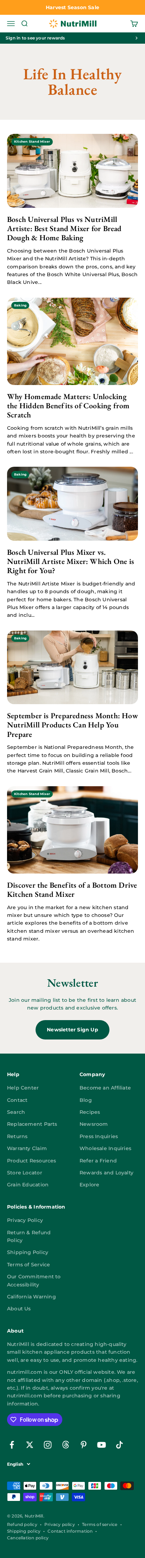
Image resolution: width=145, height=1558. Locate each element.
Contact (17, 1100)
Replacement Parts (32, 1124)
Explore (89, 1184)
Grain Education (28, 1184)
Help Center (23, 1088)
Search (16, 1112)
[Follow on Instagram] (47, 1445)
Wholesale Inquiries (105, 1148)
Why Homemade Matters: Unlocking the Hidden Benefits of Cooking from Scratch (68, 405)
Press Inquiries (99, 1136)
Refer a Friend (98, 1160)
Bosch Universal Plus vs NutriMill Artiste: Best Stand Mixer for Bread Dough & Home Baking (64, 228)
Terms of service (99, 1524)
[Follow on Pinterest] (83, 1445)
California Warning (31, 1296)
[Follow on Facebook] (12, 1445)
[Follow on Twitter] (29, 1445)
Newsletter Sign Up (72, 1029)
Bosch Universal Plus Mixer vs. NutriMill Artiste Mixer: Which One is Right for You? (70, 561)
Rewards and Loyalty (106, 1172)
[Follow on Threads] (65, 1445)
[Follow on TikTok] (119, 1445)
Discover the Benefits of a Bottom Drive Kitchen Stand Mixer (72, 889)
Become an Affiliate (105, 1088)
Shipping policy (23, 1531)
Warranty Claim (27, 1148)
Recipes (90, 1112)
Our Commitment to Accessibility (34, 1280)
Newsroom (94, 1124)
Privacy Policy (25, 1220)
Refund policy (22, 1524)
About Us (19, 1308)
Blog (86, 1100)
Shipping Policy (27, 1252)
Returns (17, 1136)
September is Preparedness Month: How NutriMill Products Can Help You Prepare (72, 724)
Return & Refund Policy (29, 1236)
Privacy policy (59, 1524)
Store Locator (24, 1172)
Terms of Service (28, 1264)
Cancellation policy (28, 1537)
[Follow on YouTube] (101, 1445)
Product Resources (31, 1160)
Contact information (70, 1531)
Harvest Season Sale (72, 7)
